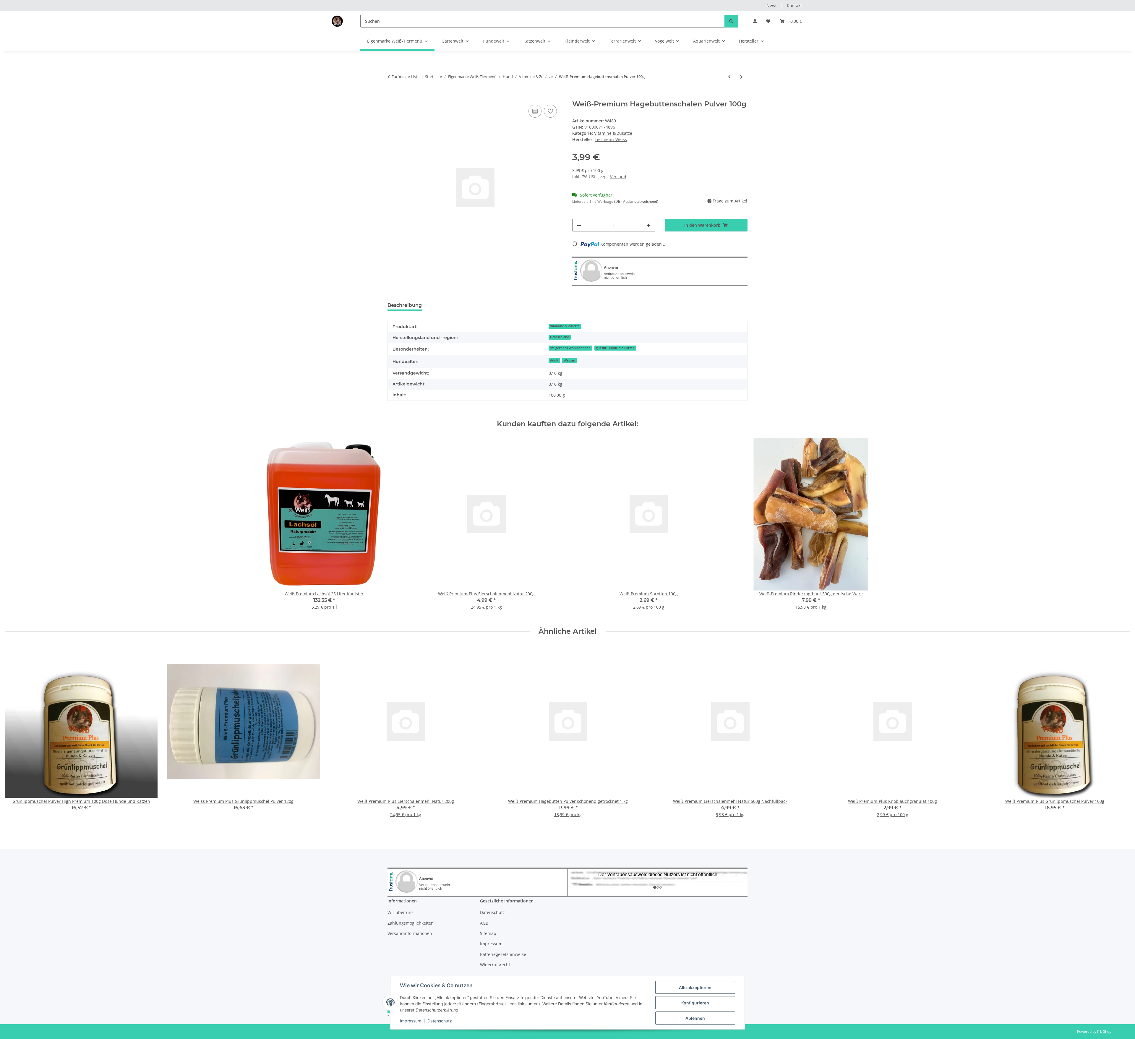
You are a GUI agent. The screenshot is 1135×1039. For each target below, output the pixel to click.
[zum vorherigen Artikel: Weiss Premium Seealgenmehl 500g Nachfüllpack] (729, 76)
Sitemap (488, 933)
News (771, 5)
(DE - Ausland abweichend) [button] (636, 201)
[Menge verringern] (579, 225)
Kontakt (794, 5)
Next (1121, 735)
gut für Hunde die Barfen (615, 348)
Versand (618, 176)
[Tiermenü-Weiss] (337, 21)
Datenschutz (439, 1020)
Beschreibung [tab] (404, 305)
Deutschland (559, 337)
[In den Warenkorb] (392, 96)
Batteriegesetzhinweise (503, 954)
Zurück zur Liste (405, 76)
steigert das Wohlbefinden (570, 348)
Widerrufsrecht (495, 964)
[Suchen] (731, 21)
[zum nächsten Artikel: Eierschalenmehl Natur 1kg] (741, 76)
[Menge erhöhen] (648, 225)
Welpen (569, 360)
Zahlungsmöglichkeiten (410, 923)
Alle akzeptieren (695, 987)
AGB (484, 923)
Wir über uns (400, 912)
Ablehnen (695, 1018)
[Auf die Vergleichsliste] (534, 111)
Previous (15, 735)
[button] (754, 21)
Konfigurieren (695, 1002)
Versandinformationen (409, 933)
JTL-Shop (1104, 1031)
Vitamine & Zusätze (613, 133)
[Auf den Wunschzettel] (550, 111)
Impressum (410, 1020)
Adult (554, 360)
